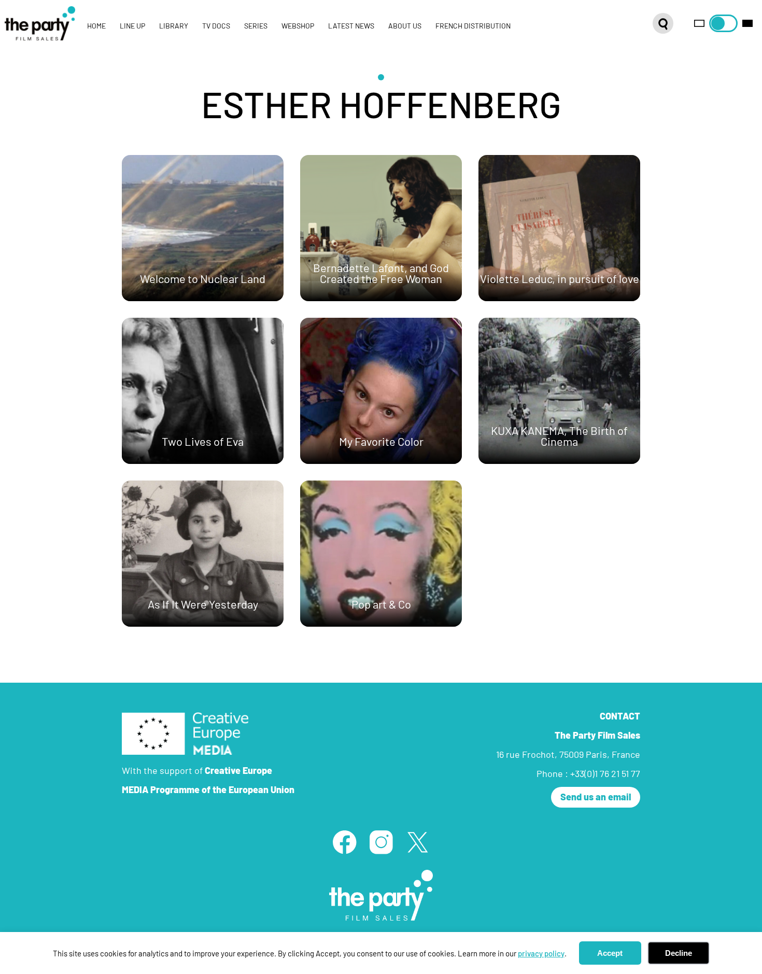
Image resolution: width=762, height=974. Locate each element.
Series (255, 26)
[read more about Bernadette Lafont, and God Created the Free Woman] (381, 228)
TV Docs (216, 26)
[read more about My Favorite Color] (381, 391)
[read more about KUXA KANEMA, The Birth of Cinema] (559, 391)
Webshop (297, 26)
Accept (610, 953)
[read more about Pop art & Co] (381, 554)
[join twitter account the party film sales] (417, 842)
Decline (678, 953)
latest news (351, 26)
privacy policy (541, 953)
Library (173, 26)
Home (96, 26)
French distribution (473, 26)
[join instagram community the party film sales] (381, 842)
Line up (132, 26)
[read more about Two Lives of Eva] (203, 391)
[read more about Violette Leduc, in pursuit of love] (559, 228)
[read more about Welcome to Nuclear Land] (203, 228)
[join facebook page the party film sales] (344, 842)
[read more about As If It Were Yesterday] (203, 554)
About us (404, 26)
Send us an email (595, 796)
